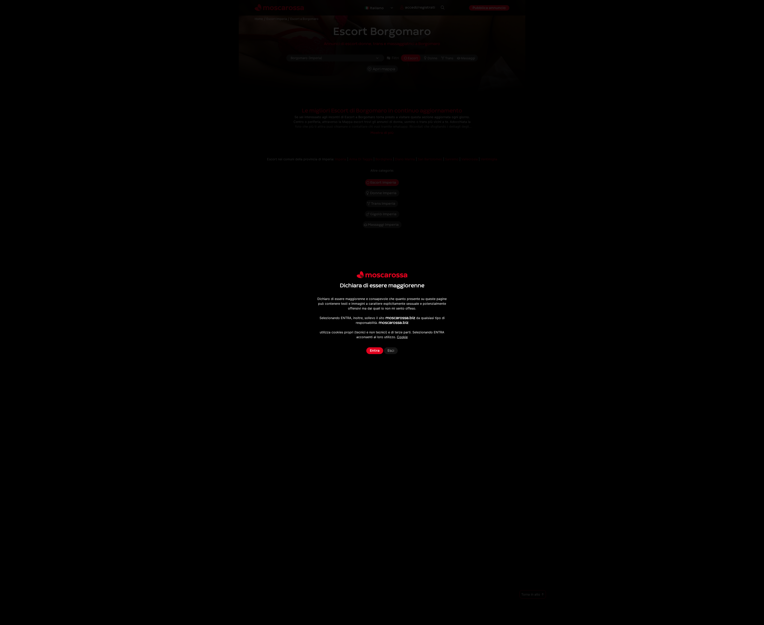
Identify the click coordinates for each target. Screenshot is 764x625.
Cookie (402, 337)
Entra (375, 350)
